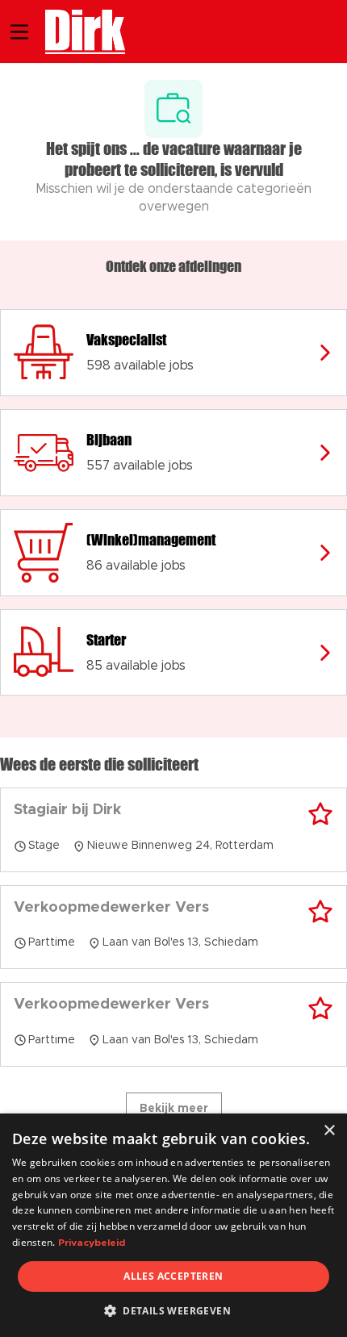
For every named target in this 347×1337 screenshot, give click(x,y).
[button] (173, 1310)
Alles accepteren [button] (173, 1276)
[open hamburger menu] (19, 32)
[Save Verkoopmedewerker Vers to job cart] (320, 912)
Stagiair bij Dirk (67, 810)
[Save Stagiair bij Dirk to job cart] (320, 814)
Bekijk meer (174, 1108)
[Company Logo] (77, 30)
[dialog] (173, 1225)
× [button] (329, 1131)
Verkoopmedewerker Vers (111, 907)
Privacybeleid (91, 1242)
